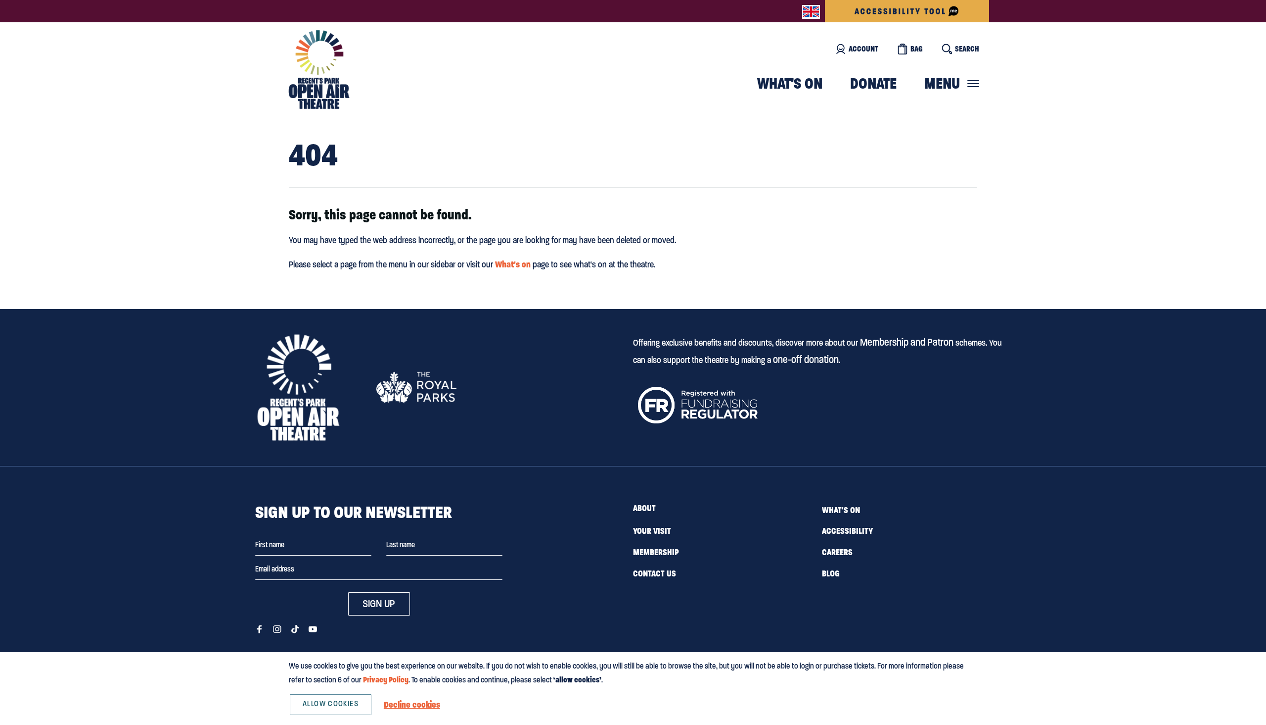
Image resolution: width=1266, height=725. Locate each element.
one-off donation (806, 359)
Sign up (378, 603)
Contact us (654, 573)
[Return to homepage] (298, 387)
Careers (837, 552)
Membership (656, 552)
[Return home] (319, 69)
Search (967, 48)
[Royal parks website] (415, 387)
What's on (789, 83)
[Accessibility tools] (907, 11)
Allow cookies (331, 703)
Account (863, 48)
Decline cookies (412, 704)
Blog (831, 573)
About (644, 508)
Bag (916, 48)
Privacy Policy (385, 679)
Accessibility (847, 530)
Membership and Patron (906, 342)
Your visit (652, 530)
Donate (873, 83)
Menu (942, 83)
